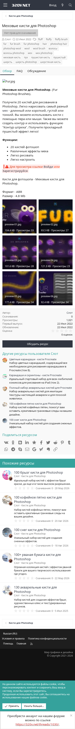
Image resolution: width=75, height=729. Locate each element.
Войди (48, 167)
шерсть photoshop (26, 62)
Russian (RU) (10, 633)
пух (26, 57)
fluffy (49, 39)
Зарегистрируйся (15, 171)
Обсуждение (36, 71)
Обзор (7, 71)
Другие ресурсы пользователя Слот (30, 353)
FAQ (20, 71)
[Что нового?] (62, 5)
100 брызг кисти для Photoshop (38, 472)
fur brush (15, 44)
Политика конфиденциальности (47, 638)
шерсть (7, 62)
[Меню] (5, 5)
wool (27, 48)
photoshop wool (12, 48)
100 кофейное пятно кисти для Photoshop (35, 403)
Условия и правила (13, 638)
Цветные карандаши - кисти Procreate (32, 359)
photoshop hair (58, 44)
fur (5, 44)
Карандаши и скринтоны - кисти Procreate (35, 375)
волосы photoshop (13, 53)
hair (45, 44)
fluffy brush (61, 39)
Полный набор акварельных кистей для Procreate (40, 387)
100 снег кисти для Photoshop (27, 420)
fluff (40, 39)
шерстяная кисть (50, 62)
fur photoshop (31, 44)
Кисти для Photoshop (33, 476)
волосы (53, 48)
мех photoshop (44, 53)
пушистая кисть (40, 57)
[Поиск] (70, 5)
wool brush (39, 48)
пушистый (59, 57)
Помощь (8, 643)
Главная (21, 643)
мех (30, 53)
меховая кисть (12, 57)
